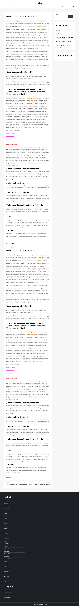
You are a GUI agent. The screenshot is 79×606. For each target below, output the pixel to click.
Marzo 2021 (6, 568)
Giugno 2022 (6, 538)
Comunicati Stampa (10, 243)
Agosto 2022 (6, 533)
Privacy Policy (7, 6)
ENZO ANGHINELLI (10, 133)
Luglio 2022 (6, 536)
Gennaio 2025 (6, 505)
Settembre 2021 (7, 558)
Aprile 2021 (6, 566)
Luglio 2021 (6, 563)
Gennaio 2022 (6, 551)
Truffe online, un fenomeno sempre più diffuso (63, 42)
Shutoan (39, 3)
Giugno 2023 (6, 523)
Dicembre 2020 (7, 571)
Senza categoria (7, 595)
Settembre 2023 (7, 515)
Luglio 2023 (6, 520)
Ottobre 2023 (6, 513)
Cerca (57, 14)
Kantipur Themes (43, 604)
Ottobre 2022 (6, 531)
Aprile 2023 (6, 526)
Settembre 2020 (7, 573)
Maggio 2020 (6, 578)
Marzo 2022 (6, 546)
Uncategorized (7, 597)
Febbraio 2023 (6, 528)
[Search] (73, 6)
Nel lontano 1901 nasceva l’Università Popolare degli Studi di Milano (63, 46)
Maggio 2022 (6, 541)
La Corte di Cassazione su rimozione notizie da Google (64, 29)
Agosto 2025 (6, 500)
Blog (5, 589)
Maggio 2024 (6, 508)
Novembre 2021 (7, 553)
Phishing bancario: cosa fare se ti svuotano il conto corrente (64, 34)
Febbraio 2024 (6, 510)
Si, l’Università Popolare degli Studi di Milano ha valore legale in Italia (64, 38)
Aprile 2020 (6, 581)
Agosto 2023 (6, 518)
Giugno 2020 (6, 576)
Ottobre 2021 (6, 556)
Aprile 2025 (6, 503)
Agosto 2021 (6, 561)
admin (8, 13)
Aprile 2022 (6, 543)
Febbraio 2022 (6, 548)
